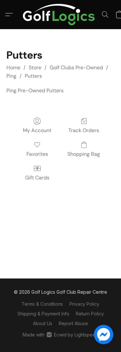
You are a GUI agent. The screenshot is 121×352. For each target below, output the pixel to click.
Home (13, 67)
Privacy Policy (84, 304)
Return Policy (90, 313)
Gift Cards (37, 177)
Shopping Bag (83, 154)
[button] (60, 14)
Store (35, 67)
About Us (42, 323)
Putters (33, 76)
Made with (60, 334)
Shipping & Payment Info (43, 313)
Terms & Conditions (42, 304)
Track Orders (83, 130)
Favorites (37, 154)
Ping (11, 76)
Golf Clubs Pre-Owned (76, 67)
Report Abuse (73, 323)
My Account (37, 130)
